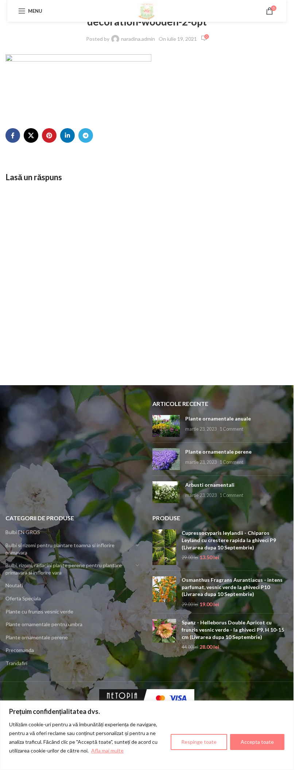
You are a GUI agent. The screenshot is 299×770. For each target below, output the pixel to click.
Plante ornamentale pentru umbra (43, 624)
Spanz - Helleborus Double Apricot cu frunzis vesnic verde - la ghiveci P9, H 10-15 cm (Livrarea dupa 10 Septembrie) (233, 629)
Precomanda (19, 650)
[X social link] (31, 135)
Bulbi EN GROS (22, 532)
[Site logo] (147, 10)
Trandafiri (16, 663)
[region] (147, 735)
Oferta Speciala (23, 598)
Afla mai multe (107, 750)
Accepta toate (257, 742)
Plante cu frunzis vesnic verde (39, 611)
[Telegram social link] (85, 135)
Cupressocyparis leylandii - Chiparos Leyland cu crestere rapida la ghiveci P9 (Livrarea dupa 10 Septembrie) (229, 540)
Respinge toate (199, 742)
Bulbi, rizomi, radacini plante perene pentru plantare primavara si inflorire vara (63, 569)
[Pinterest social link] (49, 135)
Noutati (14, 585)
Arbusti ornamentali (209, 485)
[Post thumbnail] (166, 426)
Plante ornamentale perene (218, 452)
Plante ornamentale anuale (218, 418)
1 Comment (231, 429)
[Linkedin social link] (67, 135)
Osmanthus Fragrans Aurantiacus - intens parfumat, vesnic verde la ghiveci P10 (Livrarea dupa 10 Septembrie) (232, 587)
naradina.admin (138, 39)
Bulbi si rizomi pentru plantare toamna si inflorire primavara (59, 549)
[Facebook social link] (12, 135)
